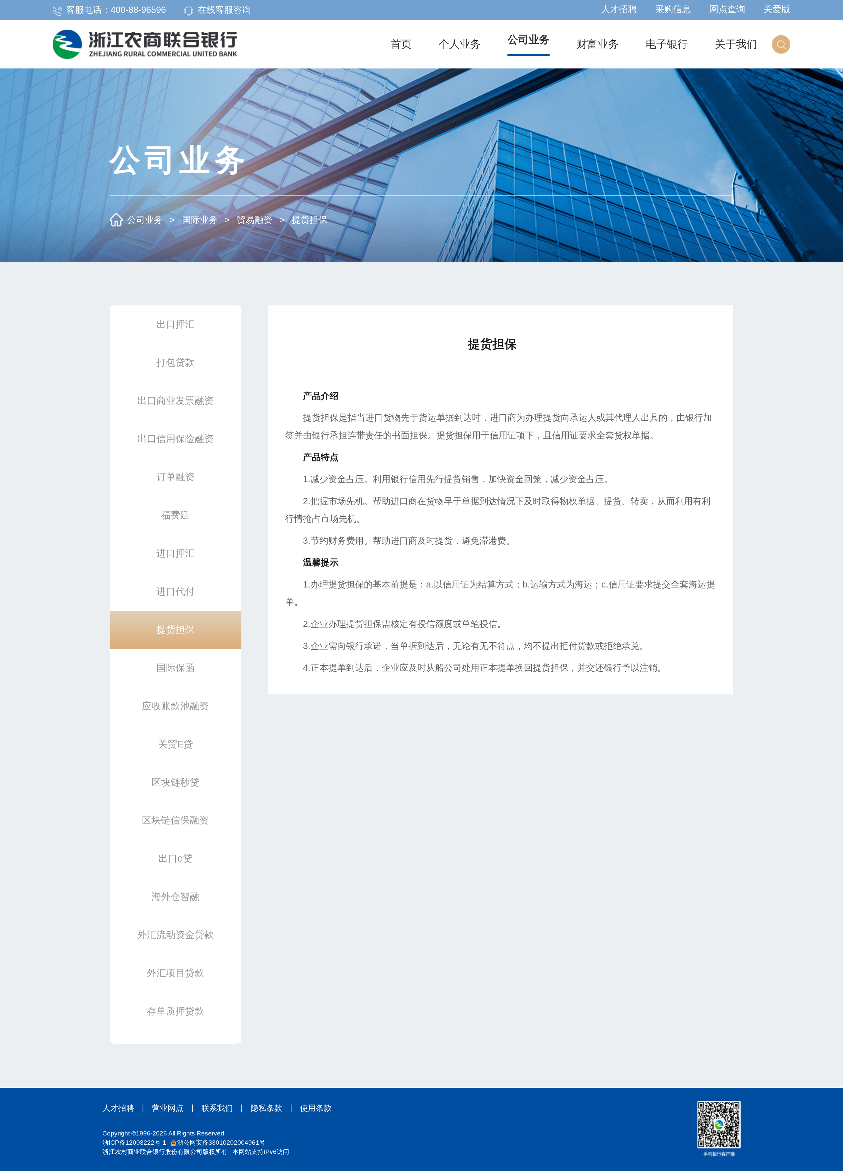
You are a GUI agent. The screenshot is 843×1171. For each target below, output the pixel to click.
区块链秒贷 (175, 782)
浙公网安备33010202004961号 (221, 1142)
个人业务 (460, 44)
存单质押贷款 (175, 1010)
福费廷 (175, 514)
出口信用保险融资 (175, 438)
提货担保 (309, 220)
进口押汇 (175, 553)
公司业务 (528, 39)
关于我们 (736, 44)
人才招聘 (619, 9)
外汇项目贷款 (175, 972)
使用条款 (316, 1108)
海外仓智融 (175, 896)
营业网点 (167, 1108)
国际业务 (200, 220)
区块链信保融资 (175, 820)
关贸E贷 (175, 744)
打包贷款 (175, 362)
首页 (401, 44)
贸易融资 (254, 220)
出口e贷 (175, 858)
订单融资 (175, 476)
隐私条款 (266, 1108)
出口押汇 (175, 324)
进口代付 (175, 591)
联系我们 (217, 1108)
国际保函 (175, 667)
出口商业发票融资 (175, 400)
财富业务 (598, 44)
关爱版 (777, 9)
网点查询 (727, 9)
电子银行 (667, 44)
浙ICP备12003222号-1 (134, 1142)
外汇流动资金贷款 (175, 934)
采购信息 (673, 9)
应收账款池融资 (175, 705)
